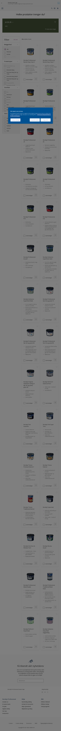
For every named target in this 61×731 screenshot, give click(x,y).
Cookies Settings (15, 119)
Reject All (45, 119)
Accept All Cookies (35, 119)
